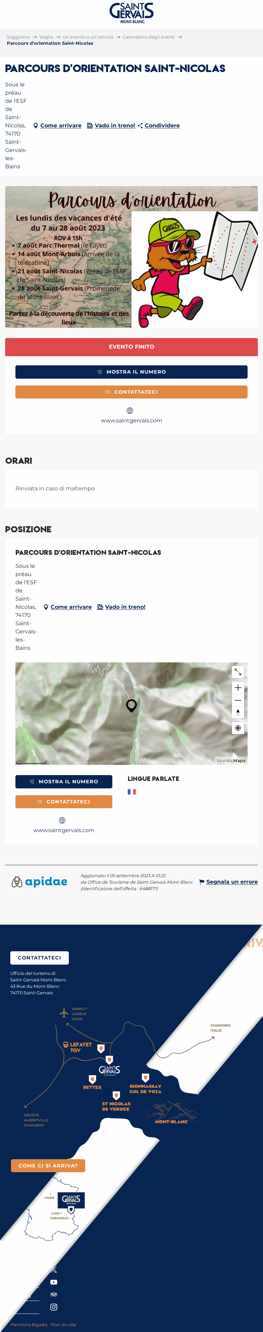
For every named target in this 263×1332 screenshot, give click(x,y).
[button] (131, 257)
